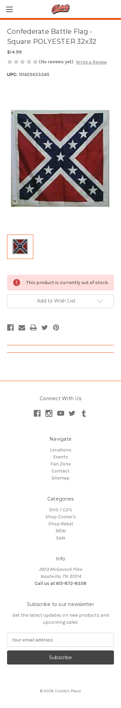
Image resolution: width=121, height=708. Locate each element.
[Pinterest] (56, 327)
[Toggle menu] (9, 9)
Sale (60, 538)
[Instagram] (48, 413)
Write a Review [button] (91, 62)
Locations (61, 450)
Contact (60, 471)
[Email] (21, 327)
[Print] (33, 327)
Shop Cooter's (60, 517)
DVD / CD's (60, 510)
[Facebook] (10, 327)
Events (60, 457)
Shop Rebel (60, 524)
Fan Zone (60, 464)
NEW (60, 531)
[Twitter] (44, 327)
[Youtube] (60, 413)
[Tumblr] (83, 413)
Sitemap (60, 478)
